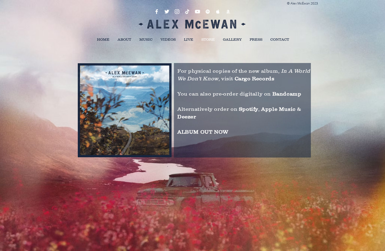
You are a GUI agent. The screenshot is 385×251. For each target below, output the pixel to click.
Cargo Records (254, 78)
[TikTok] (187, 11)
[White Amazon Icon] (228, 11)
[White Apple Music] (218, 11)
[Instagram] (177, 11)
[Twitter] (167, 11)
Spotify (248, 109)
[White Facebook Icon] (156, 11)
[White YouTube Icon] (197, 11)
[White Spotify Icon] (208, 11)
